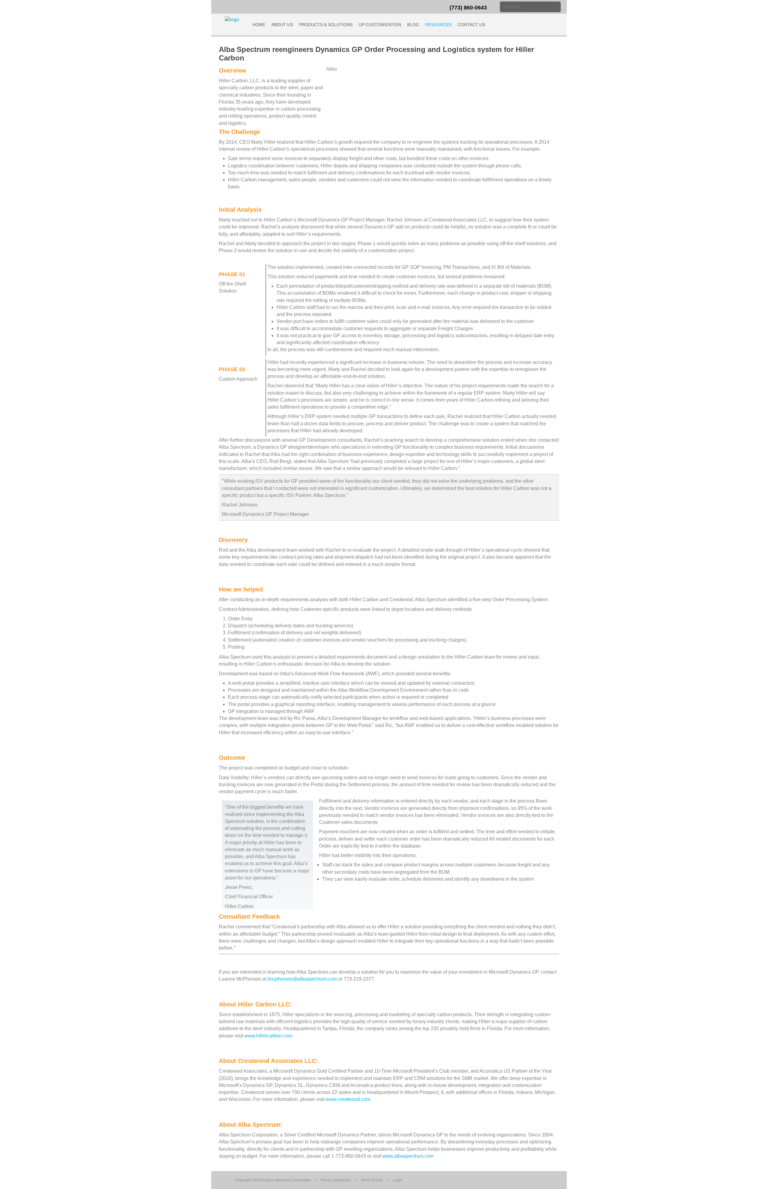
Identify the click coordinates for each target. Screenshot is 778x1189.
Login (397, 1180)
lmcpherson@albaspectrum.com (302, 979)
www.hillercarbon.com (268, 1035)
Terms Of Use (372, 1180)
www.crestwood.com (348, 1099)
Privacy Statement (336, 1180)
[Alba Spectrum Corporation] (232, 19)
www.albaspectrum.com (408, 1156)
